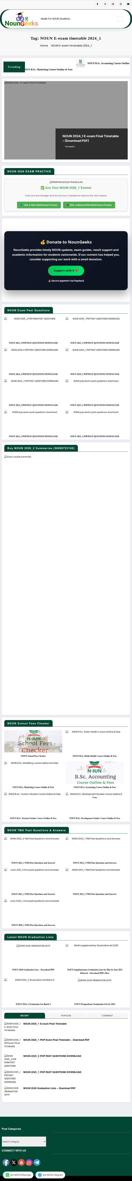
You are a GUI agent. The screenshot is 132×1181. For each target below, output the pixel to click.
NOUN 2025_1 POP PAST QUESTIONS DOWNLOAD (94, 343)
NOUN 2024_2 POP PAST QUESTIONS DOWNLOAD (33, 374)
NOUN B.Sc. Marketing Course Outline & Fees (33, 787)
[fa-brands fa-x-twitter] (105, 4)
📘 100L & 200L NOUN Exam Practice (38, 204)
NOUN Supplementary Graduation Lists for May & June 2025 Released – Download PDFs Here (94, 971)
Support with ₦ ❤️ (66, 270)
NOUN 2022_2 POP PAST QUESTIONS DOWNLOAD (33, 436)
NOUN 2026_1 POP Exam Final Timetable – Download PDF (56, 1039)
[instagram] (120, 4)
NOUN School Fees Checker (33, 756)
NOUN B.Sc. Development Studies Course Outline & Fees (55, 69)
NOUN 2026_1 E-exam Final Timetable (45, 1023)
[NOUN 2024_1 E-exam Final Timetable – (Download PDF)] (66, 120)
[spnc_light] (127, 19)
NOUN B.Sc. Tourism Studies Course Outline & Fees (33, 818)
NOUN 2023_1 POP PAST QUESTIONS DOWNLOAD (94, 405)
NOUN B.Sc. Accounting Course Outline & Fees (95, 787)
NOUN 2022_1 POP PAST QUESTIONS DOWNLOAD (94, 436)
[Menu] (110, 19)
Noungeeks (70, 146)
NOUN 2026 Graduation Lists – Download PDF (33, 970)
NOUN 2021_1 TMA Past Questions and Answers (95, 894)
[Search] (120, 18)
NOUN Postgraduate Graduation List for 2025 (94, 1004)
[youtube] (128, 4)
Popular (66, 1015)
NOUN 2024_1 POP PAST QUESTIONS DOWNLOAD (94, 374)
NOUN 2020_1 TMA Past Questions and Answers (33, 925)
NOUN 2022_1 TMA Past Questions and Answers (95, 863)
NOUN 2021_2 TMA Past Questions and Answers (33, 894)
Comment (107, 1015)
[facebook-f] (97, 4)
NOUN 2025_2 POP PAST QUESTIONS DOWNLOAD (33, 343)
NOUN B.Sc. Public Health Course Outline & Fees (95, 756)
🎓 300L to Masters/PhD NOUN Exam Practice (89, 204)
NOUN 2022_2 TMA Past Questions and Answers (33, 863)
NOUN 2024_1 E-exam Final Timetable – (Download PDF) (91, 138)
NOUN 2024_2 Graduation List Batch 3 (33, 1004)
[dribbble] (113, 4)
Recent (24, 1015)
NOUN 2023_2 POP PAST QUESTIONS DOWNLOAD (33, 405)
